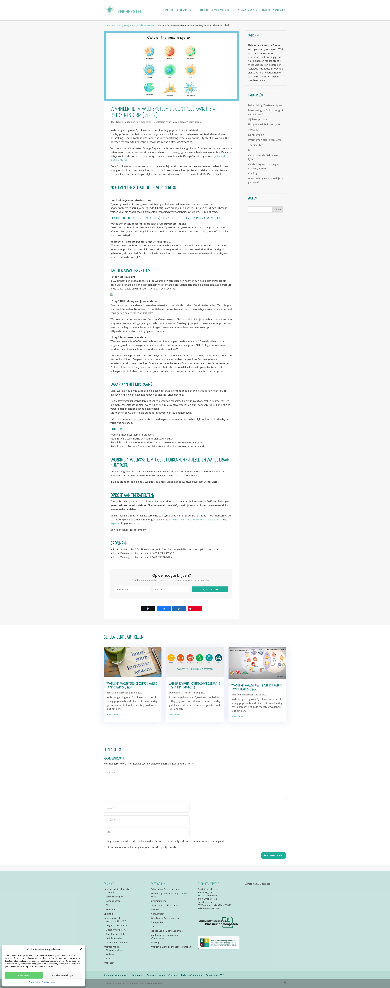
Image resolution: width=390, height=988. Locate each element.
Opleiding (204, 10)
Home (107, 25)
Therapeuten (255, 145)
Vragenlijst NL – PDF (116, 925)
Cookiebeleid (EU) (215, 975)
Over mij (110, 892)
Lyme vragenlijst (221, 10)
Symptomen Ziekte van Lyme (265, 139)
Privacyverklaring (49, 982)
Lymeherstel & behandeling (177, 10)
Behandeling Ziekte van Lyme (265, 105)
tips (250, 150)
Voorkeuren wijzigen (63, 975)
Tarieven (110, 954)
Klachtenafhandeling (191, 975)
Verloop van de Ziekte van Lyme (167, 930)
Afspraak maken (246, 10)
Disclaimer (138, 975)
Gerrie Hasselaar (125, 121)
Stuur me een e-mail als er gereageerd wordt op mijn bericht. (142, 847)
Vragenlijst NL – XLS (116, 921)
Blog (108, 905)
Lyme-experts (113, 900)
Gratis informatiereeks (117, 942)
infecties (253, 129)
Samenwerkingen (114, 896)
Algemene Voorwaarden (116, 975)
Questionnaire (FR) (115, 934)
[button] (80, 949)
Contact (265, 10)
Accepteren (23, 975)
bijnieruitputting (257, 119)
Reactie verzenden (273, 855)
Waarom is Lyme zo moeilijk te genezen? (171, 946)
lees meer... (113, 714)
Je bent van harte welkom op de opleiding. (197, 519)
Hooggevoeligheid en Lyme (264, 124)
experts (114, 523)
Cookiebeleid (34, 982)
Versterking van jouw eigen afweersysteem (133, 25)
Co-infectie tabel (114, 938)
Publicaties (111, 909)
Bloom (159, 983)
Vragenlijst (279, 10)
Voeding (253, 173)
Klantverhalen (256, 134)
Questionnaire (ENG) (116, 929)
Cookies (172, 975)
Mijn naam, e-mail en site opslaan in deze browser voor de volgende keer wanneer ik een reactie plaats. (166, 841)
